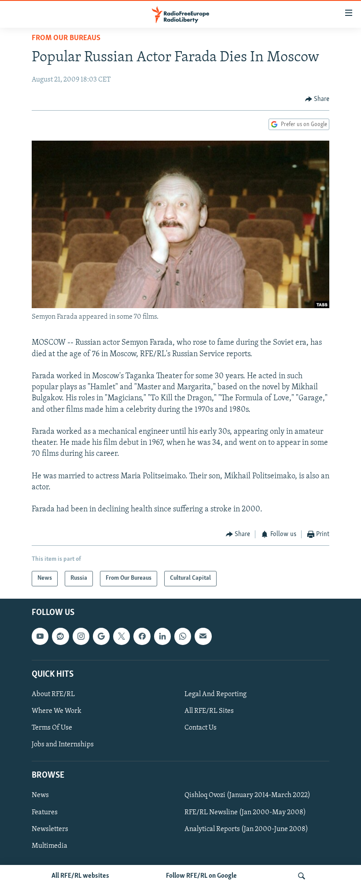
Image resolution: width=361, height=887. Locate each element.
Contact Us (200, 727)
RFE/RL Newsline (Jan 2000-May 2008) (245, 812)
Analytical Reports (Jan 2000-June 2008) (246, 828)
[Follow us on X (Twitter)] (121, 636)
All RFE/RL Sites (209, 711)
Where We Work (56, 711)
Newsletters (50, 828)
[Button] (317, 99)
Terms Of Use (52, 727)
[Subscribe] (203, 636)
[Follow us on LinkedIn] (162, 636)
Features (45, 812)
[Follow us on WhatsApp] (182, 636)
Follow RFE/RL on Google (201, 876)
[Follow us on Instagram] (81, 636)
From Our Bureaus (66, 38)
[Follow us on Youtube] (40, 636)
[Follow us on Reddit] (60, 636)
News (40, 795)
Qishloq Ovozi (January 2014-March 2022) (247, 795)
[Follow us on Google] (101, 636)
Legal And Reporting (215, 694)
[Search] (301, 876)
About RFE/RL (53, 694)
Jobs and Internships (63, 744)
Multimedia (49, 846)
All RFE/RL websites (80, 876)
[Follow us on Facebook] (141, 636)
